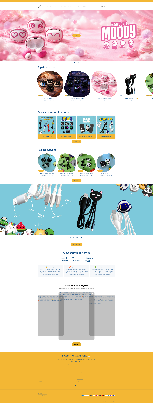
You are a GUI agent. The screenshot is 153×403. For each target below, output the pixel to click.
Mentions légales (112, 401)
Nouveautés (40, 379)
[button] (109, 6)
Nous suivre (76, 344)
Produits (79, 374)
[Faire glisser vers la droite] (79, 104)
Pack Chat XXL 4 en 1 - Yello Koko (66, 173)
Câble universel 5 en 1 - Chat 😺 (131, 98)
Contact (78, 381)
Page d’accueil (80, 379)
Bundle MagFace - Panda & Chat (106, 173)
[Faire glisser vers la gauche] (74, 104)
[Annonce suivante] (115, 1)
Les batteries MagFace (85, 136)
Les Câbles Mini (46, 136)
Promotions (40, 381)
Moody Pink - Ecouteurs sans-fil (104, 98)
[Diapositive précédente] (71, 62)
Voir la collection (76, 244)
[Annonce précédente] (38, 1)
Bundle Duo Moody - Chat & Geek (47, 173)
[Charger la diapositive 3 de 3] (78, 62)
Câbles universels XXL (105, 136)
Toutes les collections (81, 376)
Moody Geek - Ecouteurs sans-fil (77, 98)
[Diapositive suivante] (81, 62)
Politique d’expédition (104, 401)
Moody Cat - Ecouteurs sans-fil (50, 98)
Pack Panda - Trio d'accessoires (86, 173)
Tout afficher (76, 141)
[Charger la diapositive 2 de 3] (76, 62)
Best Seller (40, 376)
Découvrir (76, 35)
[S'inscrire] (86, 364)
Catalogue (40, 374)
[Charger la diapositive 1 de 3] (75, 62)
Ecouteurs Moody (66, 136)
